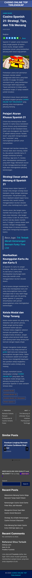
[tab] (12, 460)
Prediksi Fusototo (8, 549)
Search (4, 481)
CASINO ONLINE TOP (10, 394)
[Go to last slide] (5, 449)
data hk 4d (6, 547)
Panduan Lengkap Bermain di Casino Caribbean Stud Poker (15, 445)
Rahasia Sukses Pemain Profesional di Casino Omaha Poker (7, 417)
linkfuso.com (6, 545)
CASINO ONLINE (7, 13)
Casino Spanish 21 (9, 401)
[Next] (27, 449)
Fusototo (15, 554)
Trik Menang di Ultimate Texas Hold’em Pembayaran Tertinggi (24, 417)
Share (24, 38)
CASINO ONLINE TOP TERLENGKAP (14, 398)
